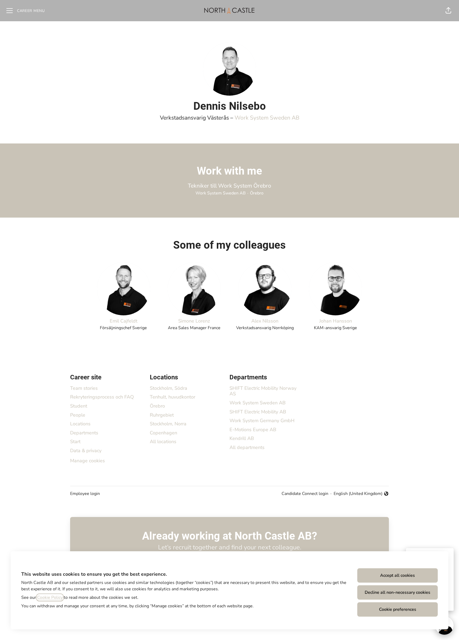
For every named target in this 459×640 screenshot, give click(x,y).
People (77, 415)
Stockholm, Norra (168, 424)
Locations (80, 424)
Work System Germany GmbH (262, 420)
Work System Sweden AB (267, 117)
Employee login (85, 494)
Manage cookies (87, 460)
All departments (247, 447)
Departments (84, 433)
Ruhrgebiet (162, 415)
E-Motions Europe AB (253, 429)
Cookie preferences (397, 609)
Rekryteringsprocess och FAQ (102, 397)
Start (75, 441)
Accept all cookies (397, 575)
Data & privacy (85, 450)
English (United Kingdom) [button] (358, 494)
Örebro (157, 406)
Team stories (84, 388)
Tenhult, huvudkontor (172, 397)
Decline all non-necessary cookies (397, 592)
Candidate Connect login (305, 494)
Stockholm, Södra (168, 388)
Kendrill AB (242, 438)
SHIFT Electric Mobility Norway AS (263, 391)
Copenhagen (163, 433)
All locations (163, 441)
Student (78, 406)
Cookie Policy (50, 597)
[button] (448, 10)
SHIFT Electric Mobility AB (258, 412)
